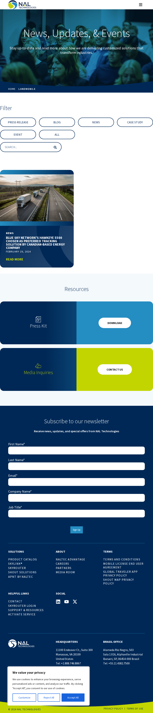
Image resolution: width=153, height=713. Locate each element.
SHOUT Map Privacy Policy (118, 581)
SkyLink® (15, 563)
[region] (48, 686)
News (96, 122)
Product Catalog (22, 559)
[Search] (54, 147)
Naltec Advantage (70, 559)
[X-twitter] (75, 601)
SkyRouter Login (22, 606)
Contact (15, 601)
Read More (14, 259)
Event (18, 134)
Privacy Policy (113, 708)
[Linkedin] (58, 601)
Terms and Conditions (121, 559)
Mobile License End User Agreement (123, 565)
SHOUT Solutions (22, 572)
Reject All (49, 697)
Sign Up (76, 529)
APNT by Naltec (20, 576)
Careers (62, 563)
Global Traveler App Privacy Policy (120, 573)
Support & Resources (26, 610)
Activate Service (22, 614)
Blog (57, 122)
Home (11, 89)
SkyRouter (17, 568)
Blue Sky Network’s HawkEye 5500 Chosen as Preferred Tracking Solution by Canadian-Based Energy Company (35, 242)
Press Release (18, 122)
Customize (24, 697)
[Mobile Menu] (141, 4)
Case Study (135, 122)
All (57, 134)
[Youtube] (66, 601)
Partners (64, 568)
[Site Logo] (22, 4)
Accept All (73, 697)
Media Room (65, 572)
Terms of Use (135, 708)
